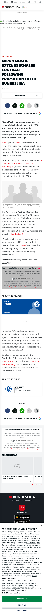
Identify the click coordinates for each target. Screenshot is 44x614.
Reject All (22, 605)
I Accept (20, 599)
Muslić (5, 143)
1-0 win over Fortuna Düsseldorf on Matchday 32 (22, 164)
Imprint (13, 578)
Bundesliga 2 (17, 234)
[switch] (13, 279)
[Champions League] (34, 1)
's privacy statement (16, 287)
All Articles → (36, 484)
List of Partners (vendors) (11, 593)
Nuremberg (9, 361)
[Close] (41, 525)
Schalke (18, 143)
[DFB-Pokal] (29, 1)
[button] (41, 7)
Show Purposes (22, 610)
